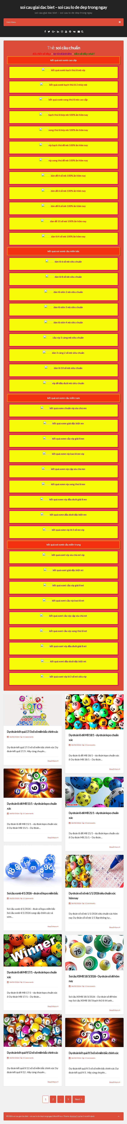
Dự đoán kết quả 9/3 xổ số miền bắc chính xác (93, 1053)
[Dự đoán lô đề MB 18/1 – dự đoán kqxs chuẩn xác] (94, 711)
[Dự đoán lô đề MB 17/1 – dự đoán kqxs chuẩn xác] (33, 950)
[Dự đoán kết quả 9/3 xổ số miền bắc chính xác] (94, 1032)
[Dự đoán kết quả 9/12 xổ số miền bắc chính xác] (33, 1030)
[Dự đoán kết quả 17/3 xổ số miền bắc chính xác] (33, 710)
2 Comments (28, 737)
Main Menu (11, 22)
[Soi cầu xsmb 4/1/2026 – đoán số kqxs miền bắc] (33, 866)
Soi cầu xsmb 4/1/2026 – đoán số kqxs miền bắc (32, 893)
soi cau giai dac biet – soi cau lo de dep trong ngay (63, 7)
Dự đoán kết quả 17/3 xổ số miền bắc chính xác (32, 731)
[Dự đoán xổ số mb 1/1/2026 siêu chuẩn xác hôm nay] (94, 871)
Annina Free (75, 1116)
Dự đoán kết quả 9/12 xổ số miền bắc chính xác (32, 1052)
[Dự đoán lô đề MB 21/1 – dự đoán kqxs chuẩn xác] (94, 792)
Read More (52, 761)
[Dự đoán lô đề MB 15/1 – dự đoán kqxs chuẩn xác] (33, 783)
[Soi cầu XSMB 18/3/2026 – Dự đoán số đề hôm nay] (94, 952)
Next (77, 1099)
